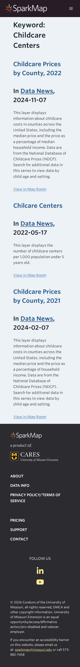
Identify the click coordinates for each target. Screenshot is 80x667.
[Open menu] (71, 8)
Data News (36, 91)
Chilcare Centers (38, 205)
